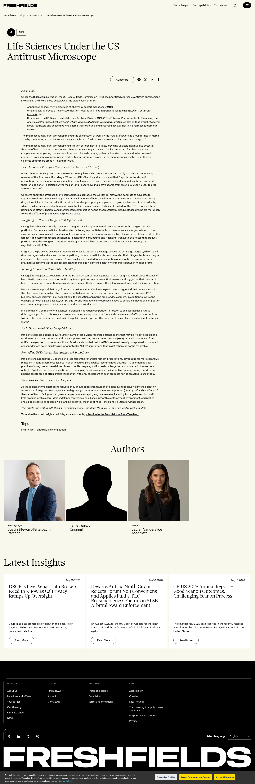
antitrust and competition (51, 429)
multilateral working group (125, 135)
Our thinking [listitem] (14, 707)
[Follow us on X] (9, 736)
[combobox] (239, 736)
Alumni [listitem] (52, 696)
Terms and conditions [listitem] (101, 701)
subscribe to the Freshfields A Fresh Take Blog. (112, 414)
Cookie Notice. (65, 781)
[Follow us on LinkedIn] (18, 736)
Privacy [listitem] (133, 721)
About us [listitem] (12, 690)
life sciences (28, 429)
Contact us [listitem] (54, 701)
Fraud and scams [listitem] (98, 690)
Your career (221, 5)
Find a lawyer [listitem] (55, 690)
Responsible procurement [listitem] (143, 715)
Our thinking (10, 15)
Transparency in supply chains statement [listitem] (146, 708)
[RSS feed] (37, 736)
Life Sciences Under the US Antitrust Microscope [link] (70, 15)
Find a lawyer (181, 5)
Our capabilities (201, 5)
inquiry (48, 106)
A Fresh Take (36, 15)
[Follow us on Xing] (28, 736)
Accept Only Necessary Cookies (195, 777)
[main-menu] (247, 5)
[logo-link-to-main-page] (20, 6)
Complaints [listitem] (95, 696)
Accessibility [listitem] (136, 690)
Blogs (22, 15)
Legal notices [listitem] (136, 701)
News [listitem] (10, 717)
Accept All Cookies (225, 777)
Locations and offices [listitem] (19, 696)
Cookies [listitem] (133, 696)
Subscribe (122, 79)
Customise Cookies (166, 777)
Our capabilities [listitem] (16, 712)
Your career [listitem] (13, 701)
